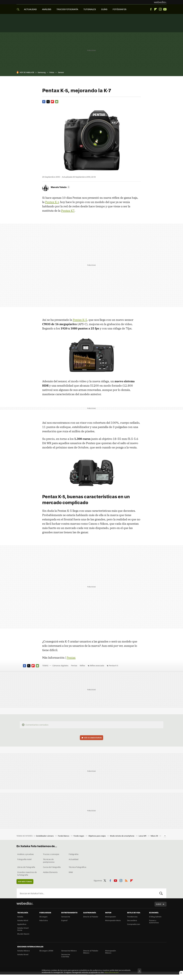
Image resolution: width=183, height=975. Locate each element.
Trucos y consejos (51, 854)
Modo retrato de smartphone (122, 835)
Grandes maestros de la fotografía (27, 873)
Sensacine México (69, 950)
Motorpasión (110, 916)
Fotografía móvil (24, 859)
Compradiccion (133, 924)
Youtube (165, 9)
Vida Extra (43, 920)
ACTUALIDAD (30, 9)
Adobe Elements (50, 872)
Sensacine (65, 916)
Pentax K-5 (80, 320)
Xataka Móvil (22, 920)
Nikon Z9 (154, 835)
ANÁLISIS (46, 9)
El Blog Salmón (155, 916)
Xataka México (23, 950)
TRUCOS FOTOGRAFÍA (67, 9)
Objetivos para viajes (97, 835)
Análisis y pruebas (25, 854)
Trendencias (132, 916)
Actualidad (73, 859)
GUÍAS (104, 9)
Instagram (160, 9)
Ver (93, 737)
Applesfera (21, 924)
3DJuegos (43, 916)
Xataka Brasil (22, 954)
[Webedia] (160, 2)
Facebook (150, 9)
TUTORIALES (89, 9)
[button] (60, 187)
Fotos (51, 72)
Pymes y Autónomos (154, 921)
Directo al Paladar (90, 916)
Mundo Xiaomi (23, 934)
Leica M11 (143, 835)
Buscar (161, 893)
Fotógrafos (74, 854)
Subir (158, 904)
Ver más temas (25, 881)
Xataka (20, 916)
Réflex (82, 665)
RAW (71, 872)
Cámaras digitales (60, 665)
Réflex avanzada (97, 665)
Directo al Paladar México (90, 951)
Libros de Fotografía (26, 867)
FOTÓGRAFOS (119, 9)
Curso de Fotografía (52, 867)
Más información (111, 972)
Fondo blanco (64, 835)
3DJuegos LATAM (46, 950)
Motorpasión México (110, 951)
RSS (126, 880)
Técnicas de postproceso (48, 860)
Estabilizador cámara (45, 835)
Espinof (64, 920)
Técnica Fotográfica (77, 867)
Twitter (48, 101)
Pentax (71, 657)
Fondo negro (79, 835)
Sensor (61, 72)
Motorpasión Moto (113, 920)
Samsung (42, 72)
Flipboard (155, 9)
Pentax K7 (67, 210)
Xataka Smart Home (23, 929)
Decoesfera (132, 920)
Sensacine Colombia (65, 955)
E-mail (56, 101)
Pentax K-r (52, 202)
